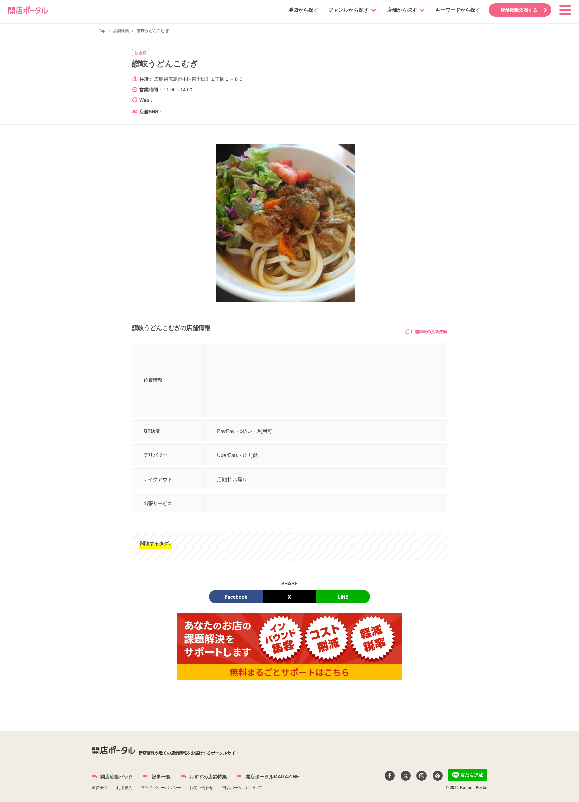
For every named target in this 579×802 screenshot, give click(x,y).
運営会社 (100, 787)
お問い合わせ (201, 787)
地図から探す (303, 9)
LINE (343, 596)
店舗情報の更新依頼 (429, 331)
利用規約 (124, 787)
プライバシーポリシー (161, 787)
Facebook (235, 596)
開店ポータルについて (242, 787)
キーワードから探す (457, 9)
